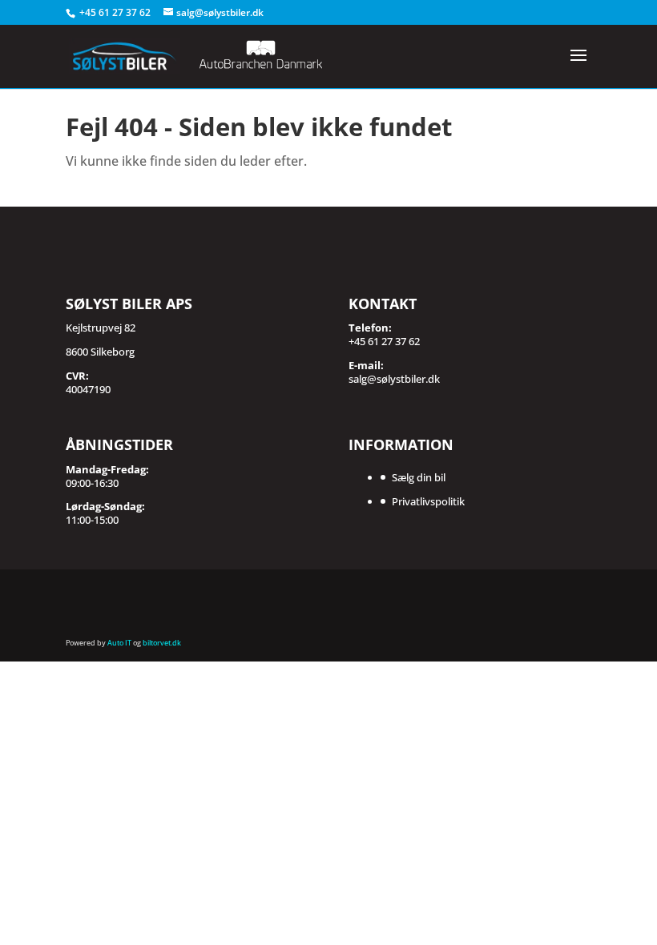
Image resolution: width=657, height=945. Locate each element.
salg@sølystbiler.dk (394, 379)
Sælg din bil (418, 477)
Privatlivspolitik (428, 501)
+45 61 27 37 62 (116, 12)
